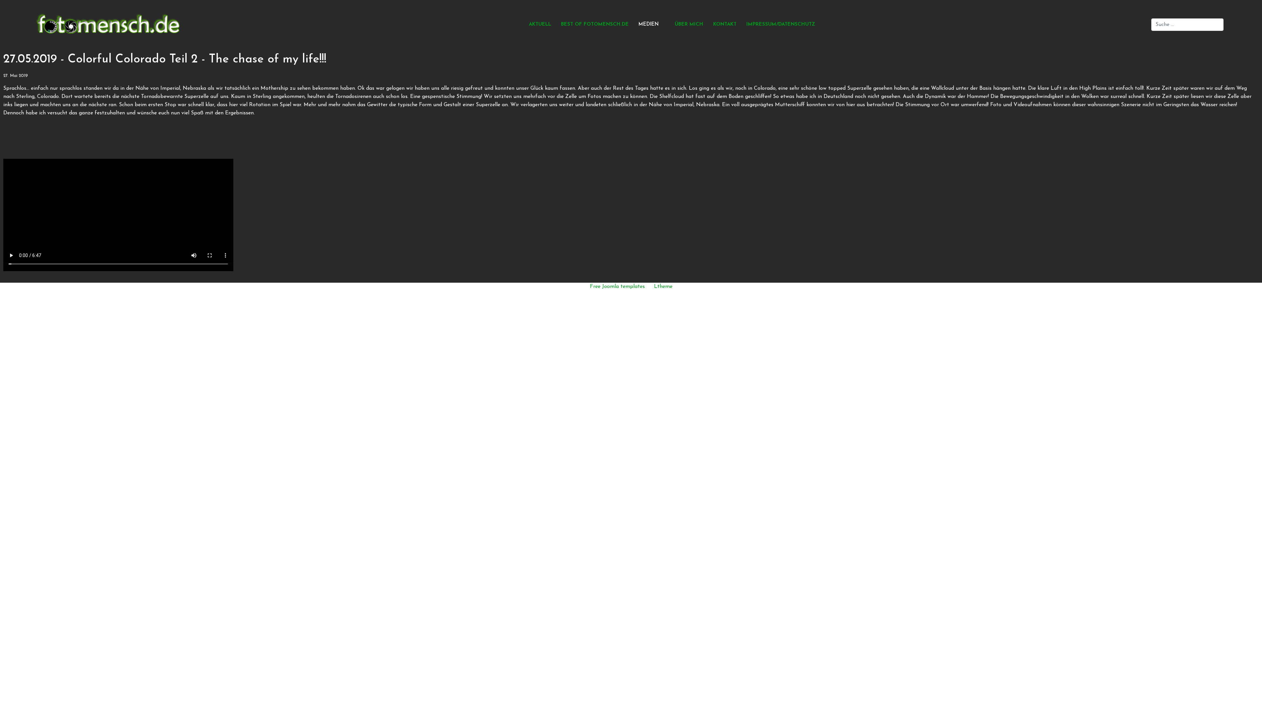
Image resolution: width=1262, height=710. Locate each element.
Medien (649, 24)
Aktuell (540, 24)
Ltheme (663, 286)
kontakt (724, 24)
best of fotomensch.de (595, 24)
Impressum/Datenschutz (780, 24)
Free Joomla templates (617, 286)
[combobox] (1187, 24)
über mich (689, 24)
